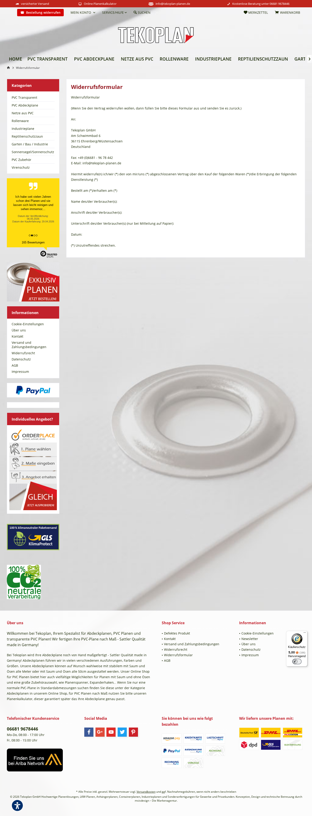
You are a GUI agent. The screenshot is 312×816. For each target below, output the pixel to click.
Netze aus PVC (23, 113)
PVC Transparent (24, 97)
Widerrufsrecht (23, 353)
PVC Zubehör (21, 159)
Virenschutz (21, 167)
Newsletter (249, 639)
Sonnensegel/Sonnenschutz (33, 152)
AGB (15, 365)
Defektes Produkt (177, 633)
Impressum (20, 371)
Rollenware (20, 121)
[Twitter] (122, 732)
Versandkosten (146, 792)
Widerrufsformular (178, 655)
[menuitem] (10, 12)
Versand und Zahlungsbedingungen (29, 344)
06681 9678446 (279, 4)
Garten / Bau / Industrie (30, 144)
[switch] (296, 661)
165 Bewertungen (33, 242)
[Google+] (100, 732)
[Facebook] (88, 732)
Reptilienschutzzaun (27, 136)
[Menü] (304, 633)
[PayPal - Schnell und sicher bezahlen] (33, 390)
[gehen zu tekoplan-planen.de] (9, 68)
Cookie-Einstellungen (28, 324)
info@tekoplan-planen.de (173, 4)
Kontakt (17, 336)
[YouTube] (111, 732)
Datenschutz (21, 359)
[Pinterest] (133, 732)
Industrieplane (23, 128)
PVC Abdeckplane (25, 105)
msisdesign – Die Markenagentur (156, 801)
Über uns (19, 330)
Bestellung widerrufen (43, 12)
